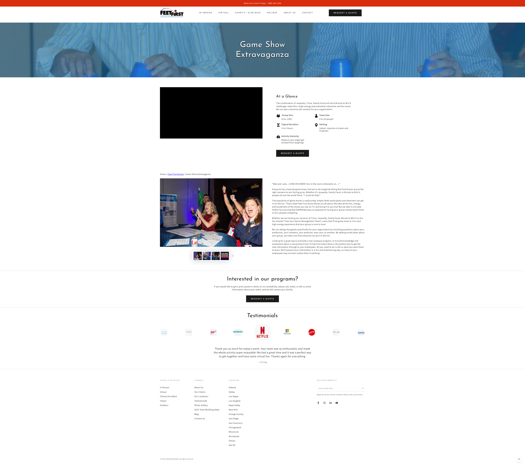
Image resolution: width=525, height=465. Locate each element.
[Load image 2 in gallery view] (207, 256)
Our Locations (201, 396)
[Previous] (162, 332)
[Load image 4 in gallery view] (225, 256)
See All (232, 445)
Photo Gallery (201, 405)
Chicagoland (235, 427)
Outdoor (164, 405)
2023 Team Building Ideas (207, 409)
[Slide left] (190, 256)
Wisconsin (234, 431)
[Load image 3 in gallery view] (216, 256)
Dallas (232, 392)
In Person (164, 387)
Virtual (163, 392)
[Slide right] (233, 256)
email (292, 286)
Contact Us (199, 418)
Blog (196, 414)
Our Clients (199, 392)
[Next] (362, 332)
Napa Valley (234, 405)
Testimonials (200, 400)
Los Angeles (235, 400)
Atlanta (232, 387)
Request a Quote (345, 13)
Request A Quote (292, 153)
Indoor (163, 400)
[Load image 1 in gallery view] (198, 256)
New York (233, 409)
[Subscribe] (363, 388)
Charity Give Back (168, 396)
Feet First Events (176, 174)
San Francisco (235, 423)
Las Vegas (233, 396)
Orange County (236, 414)
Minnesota (234, 436)
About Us (198, 387)
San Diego (234, 418)
